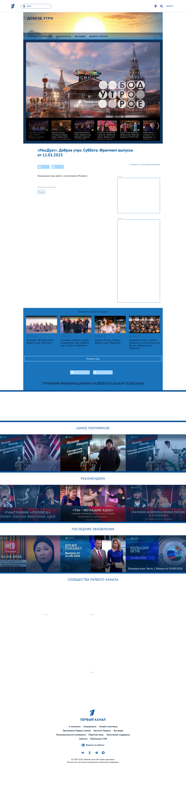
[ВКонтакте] (43, 167)
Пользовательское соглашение (71, 734)
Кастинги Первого (102, 730)
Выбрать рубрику (98, 36)
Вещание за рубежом (95, 745)
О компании (75, 726)
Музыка (41, 192)
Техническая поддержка (118, 734)
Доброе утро (40, 18)
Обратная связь (96, 734)
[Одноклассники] (58, 167)
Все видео (118, 730)
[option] (38, 129)
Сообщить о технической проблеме (144, 164)
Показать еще (93, 358)
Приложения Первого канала (77, 730)
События (83, 738)
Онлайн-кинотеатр (108, 726)
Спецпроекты (89, 726)
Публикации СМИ (98, 738)
